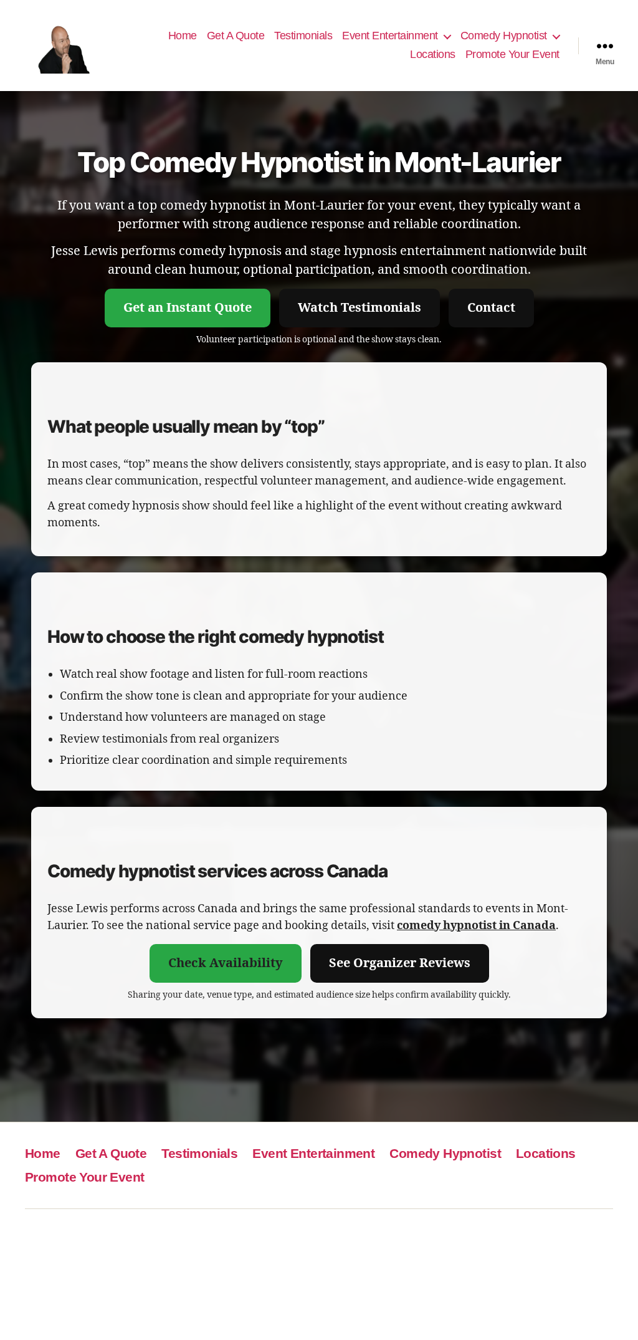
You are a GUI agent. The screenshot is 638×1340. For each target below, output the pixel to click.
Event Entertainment (390, 35)
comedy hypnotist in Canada (476, 925)
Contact (491, 308)
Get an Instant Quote (187, 308)
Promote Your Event (512, 54)
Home (182, 35)
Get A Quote (236, 35)
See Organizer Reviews (399, 963)
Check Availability (225, 963)
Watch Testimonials (359, 308)
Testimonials (303, 35)
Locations (432, 54)
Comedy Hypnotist (503, 35)
